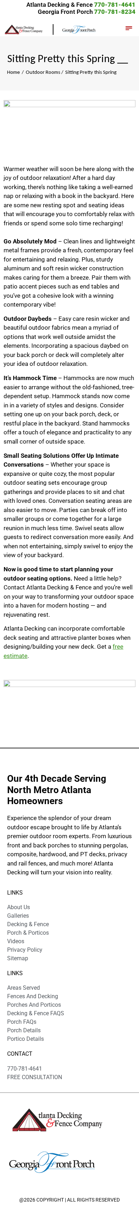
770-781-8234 (114, 11)
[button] (128, 29)
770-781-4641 (114, 4)
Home (13, 72)
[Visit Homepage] (28, 28)
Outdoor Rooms (43, 72)
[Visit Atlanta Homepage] (79, 28)
